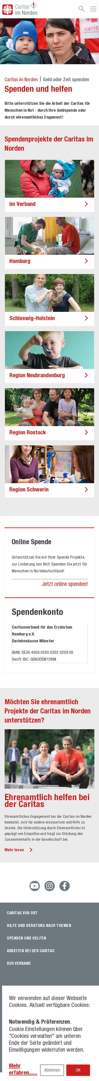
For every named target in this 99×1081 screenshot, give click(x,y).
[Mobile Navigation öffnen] (93, 10)
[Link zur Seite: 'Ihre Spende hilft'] (49, 350)
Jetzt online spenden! (65, 583)
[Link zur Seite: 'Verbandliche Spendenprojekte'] (49, 179)
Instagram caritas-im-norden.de (49, 886)
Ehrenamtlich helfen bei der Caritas (47, 800)
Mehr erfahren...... (23, 1069)
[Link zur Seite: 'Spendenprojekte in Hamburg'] (49, 236)
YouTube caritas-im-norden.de (34, 886)
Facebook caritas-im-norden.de (64, 886)
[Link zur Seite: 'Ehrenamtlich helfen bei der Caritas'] (49, 759)
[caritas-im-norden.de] (29, 8)
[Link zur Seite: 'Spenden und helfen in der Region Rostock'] (49, 407)
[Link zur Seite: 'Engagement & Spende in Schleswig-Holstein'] (49, 293)
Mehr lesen (14, 849)
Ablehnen (52, 1070)
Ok (78, 1070)
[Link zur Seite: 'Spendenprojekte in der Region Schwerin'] (49, 464)
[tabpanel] (49, 41)
